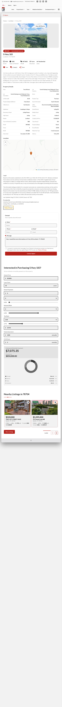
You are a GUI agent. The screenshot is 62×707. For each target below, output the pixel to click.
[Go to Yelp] (46, 1)
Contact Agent (31, 253)
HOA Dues (7, 339)
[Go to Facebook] (37, 1)
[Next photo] (28, 407)
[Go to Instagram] (40, 1)
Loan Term (7, 282)
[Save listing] (28, 402)
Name (9, 222)
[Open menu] (58, 9)
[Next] (56, 433)
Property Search (20, 9)
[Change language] (4, 5)
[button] (5, 15)
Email (35, 229)
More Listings (9, 432)
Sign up (9, 5)
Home (13, 9)
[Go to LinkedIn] (43, 1)
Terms (39, 250)
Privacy (44, 250)
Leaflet (38, 169)
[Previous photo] (6, 407)
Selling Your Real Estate (37, 9)
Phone (9, 229)
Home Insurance (9, 332)
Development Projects (49, 9)
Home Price (7, 275)
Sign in (14, 5)
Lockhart (10, 21)
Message (9, 235)
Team (28, 9)
